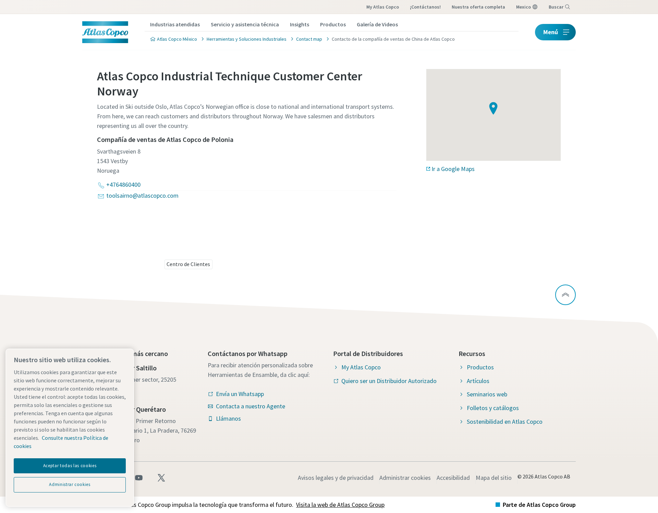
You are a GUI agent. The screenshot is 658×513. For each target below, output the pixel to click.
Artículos (478, 381)
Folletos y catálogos (493, 408)
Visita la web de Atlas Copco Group (340, 505)
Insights (299, 24)
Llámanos (228, 418)
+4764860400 (123, 184)
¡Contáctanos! (425, 7)
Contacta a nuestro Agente (250, 406)
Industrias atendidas (175, 24)
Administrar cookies (405, 478)
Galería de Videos (377, 24)
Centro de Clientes (188, 264)
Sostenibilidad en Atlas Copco (505, 421)
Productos (333, 24)
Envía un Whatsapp (240, 394)
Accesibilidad (453, 478)
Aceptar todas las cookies (69, 466)
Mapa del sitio (494, 478)
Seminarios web (487, 394)
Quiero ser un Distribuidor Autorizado (389, 381)
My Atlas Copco (382, 7)
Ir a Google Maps (453, 169)
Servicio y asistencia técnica (245, 24)
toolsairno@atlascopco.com (142, 195)
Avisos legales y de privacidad (336, 478)
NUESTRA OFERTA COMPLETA (478, 7)
